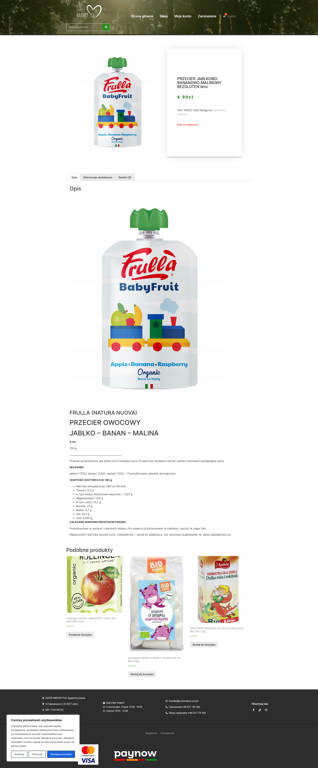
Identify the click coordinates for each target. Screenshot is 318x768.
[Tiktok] (260, 710)
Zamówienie (207, 16)
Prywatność (167, 733)
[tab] (74, 177)
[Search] (106, 27)
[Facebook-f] (253, 710)
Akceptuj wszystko (61, 754)
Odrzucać (37, 754)
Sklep (164, 16)
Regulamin (151, 733)
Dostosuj (19, 754)
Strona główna (142, 16)
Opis (74, 177)
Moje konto (182, 16)
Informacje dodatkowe (97, 177)
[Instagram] (266, 710)
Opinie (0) (125, 177)
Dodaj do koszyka (80, 634)
